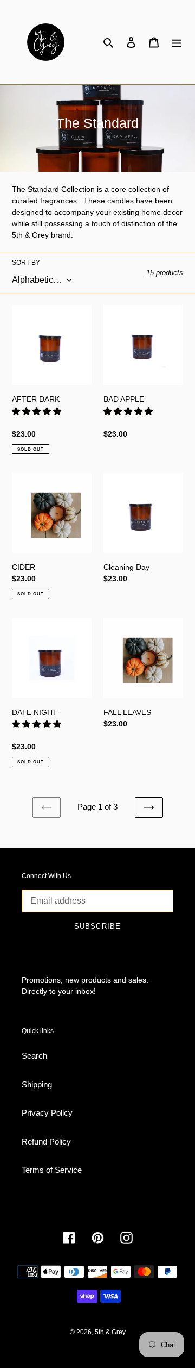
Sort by (26, 262)
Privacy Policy (47, 1112)
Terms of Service (52, 1169)
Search (34, 1055)
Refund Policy (46, 1141)
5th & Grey (110, 1332)
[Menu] (176, 42)
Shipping (37, 1084)
